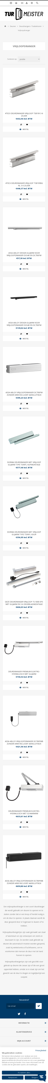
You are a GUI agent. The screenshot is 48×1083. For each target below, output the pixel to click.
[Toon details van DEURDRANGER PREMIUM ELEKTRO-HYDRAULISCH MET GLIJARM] (24, 647)
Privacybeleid (40, 1050)
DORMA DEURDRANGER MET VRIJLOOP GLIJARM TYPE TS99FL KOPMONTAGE (24, 463)
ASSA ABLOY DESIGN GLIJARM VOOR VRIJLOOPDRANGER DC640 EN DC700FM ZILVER (24, 255)
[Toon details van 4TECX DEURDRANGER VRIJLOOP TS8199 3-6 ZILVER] (24, 89)
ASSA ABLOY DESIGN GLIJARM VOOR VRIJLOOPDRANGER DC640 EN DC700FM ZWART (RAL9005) (24, 325)
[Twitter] (19, 1014)
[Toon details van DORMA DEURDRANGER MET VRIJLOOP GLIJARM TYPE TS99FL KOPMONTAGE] (24, 437)
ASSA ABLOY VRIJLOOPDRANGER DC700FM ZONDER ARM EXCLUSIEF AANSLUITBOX (24, 393)
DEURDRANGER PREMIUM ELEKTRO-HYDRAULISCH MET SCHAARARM (24, 812)
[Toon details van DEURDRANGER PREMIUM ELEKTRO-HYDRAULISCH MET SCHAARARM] (24, 786)
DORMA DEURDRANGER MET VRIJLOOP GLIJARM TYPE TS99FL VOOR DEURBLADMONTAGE (24, 534)
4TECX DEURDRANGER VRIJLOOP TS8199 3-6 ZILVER (24, 114)
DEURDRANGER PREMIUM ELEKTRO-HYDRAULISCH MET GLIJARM (24, 672)
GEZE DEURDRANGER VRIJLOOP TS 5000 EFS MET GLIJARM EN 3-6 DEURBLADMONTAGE (24, 603)
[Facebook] (25, 1014)
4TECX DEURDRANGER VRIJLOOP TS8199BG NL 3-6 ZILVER (24, 184)
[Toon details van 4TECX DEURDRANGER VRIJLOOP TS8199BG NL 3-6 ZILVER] (24, 158)
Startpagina (5, 26)
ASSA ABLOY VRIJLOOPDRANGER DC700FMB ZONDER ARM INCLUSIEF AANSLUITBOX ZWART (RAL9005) (24, 883)
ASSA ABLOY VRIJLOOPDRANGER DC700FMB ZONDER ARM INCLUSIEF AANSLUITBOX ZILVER (24, 743)
